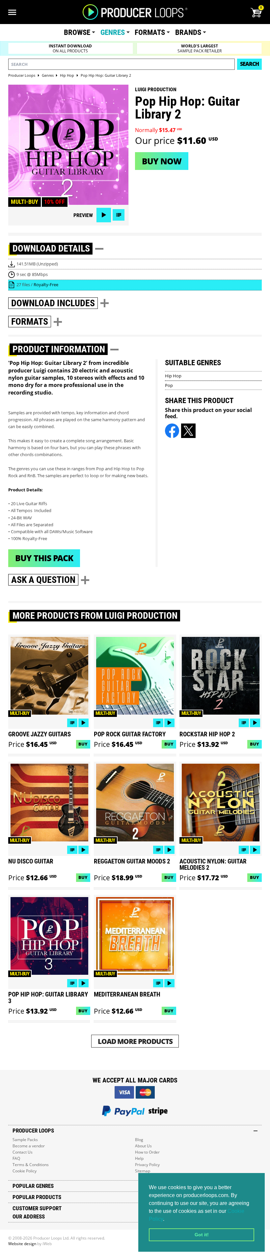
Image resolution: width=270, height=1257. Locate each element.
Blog (139, 1139)
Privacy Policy (147, 1164)
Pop (169, 385)
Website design (22, 1243)
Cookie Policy (25, 1171)
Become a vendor (29, 1146)
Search (249, 64)
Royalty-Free (46, 284)
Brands (188, 32)
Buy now (161, 161)
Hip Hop (173, 376)
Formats (150, 32)
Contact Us (23, 1152)
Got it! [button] (202, 1234)
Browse (77, 32)
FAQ (16, 1158)
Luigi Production (155, 89)
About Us (143, 1146)
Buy (83, 744)
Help (139, 1158)
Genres (112, 32)
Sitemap (142, 1171)
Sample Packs (25, 1139)
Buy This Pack (44, 557)
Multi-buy (24, 202)
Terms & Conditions (31, 1164)
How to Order (147, 1152)
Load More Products (135, 1041)
